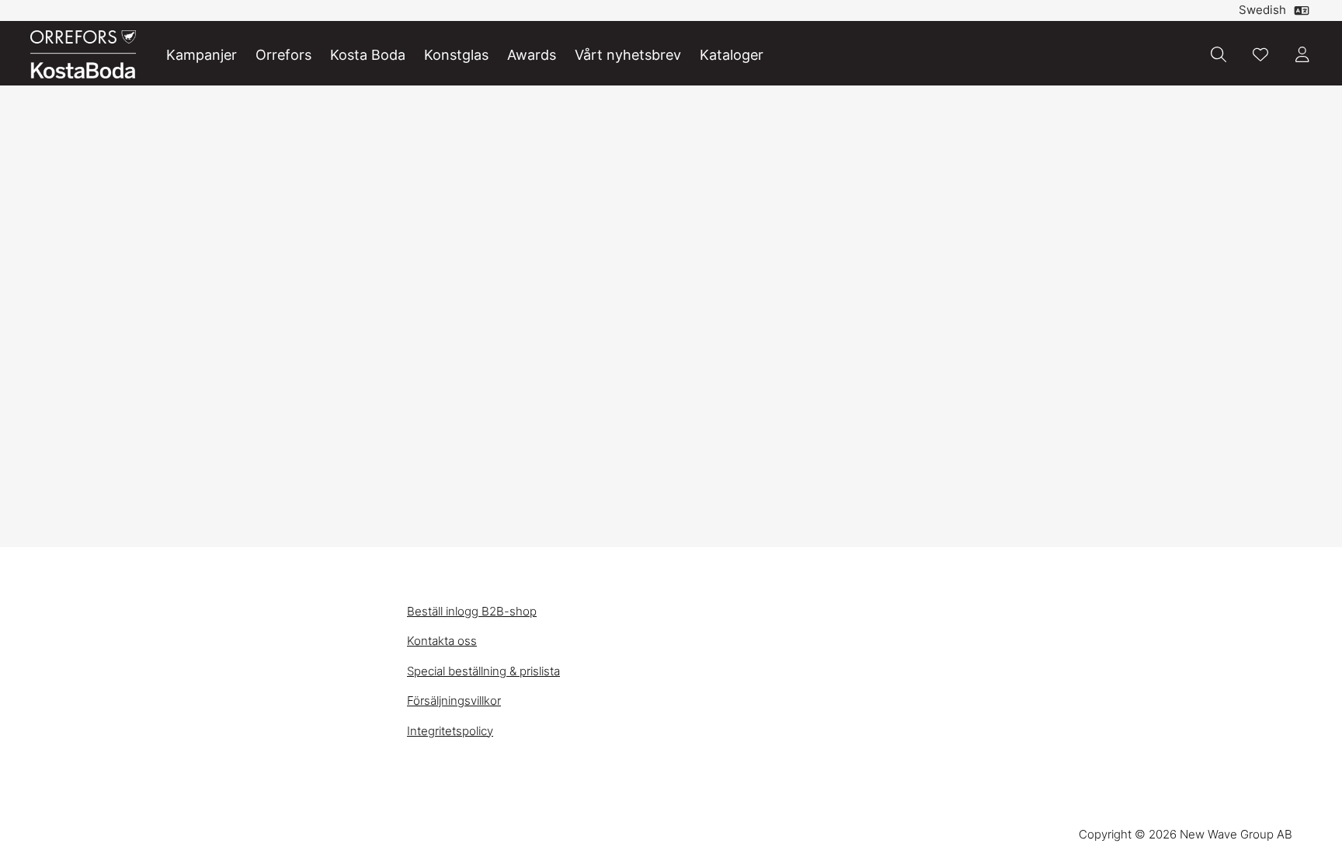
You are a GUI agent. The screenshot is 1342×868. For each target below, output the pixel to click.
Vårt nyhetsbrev (628, 55)
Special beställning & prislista (483, 671)
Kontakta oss (442, 640)
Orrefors (283, 55)
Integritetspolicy (450, 730)
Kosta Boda (367, 55)
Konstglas (456, 55)
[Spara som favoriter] (1260, 54)
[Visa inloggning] (1302, 54)
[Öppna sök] (1218, 54)
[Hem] (83, 54)
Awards (531, 55)
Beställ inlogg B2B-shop (472, 611)
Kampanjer (201, 55)
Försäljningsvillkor (454, 700)
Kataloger (731, 55)
